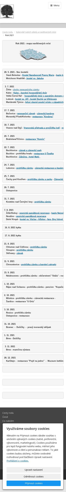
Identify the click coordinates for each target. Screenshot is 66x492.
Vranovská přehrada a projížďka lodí (42, 128)
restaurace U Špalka (44, 153)
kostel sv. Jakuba (35, 78)
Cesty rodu (7, 32)
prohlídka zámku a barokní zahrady (38, 264)
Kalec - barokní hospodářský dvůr (30, 93)
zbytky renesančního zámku (26, 89)
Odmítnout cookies (34, 476)
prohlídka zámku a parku (40, 179)
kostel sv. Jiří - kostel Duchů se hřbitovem (36, 99)
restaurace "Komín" (35, 139)
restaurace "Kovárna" (42, 116)
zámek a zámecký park (30, 150)
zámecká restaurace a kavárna (50, 168)
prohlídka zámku (24, 168)
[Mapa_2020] (33, 54)
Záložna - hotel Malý (29, 157)
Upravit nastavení (34, 469)
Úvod (5, 416)
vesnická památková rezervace (34, 213)
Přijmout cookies (34, 483)
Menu (56, 5)
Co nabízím (8, 420)
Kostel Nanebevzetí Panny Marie (38, 75)
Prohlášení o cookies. (18, 460)
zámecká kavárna (45, 113)
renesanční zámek (26, 113)
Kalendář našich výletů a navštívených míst (36, 32)
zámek (20, 253)
